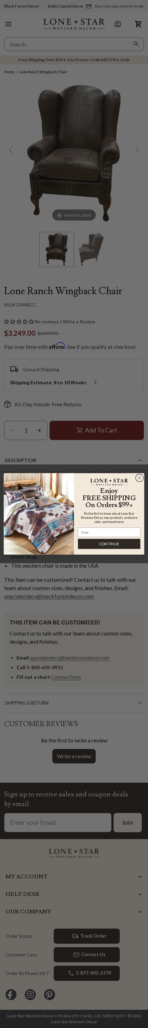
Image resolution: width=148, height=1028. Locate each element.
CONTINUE (109, 544)
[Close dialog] (139, 478)
